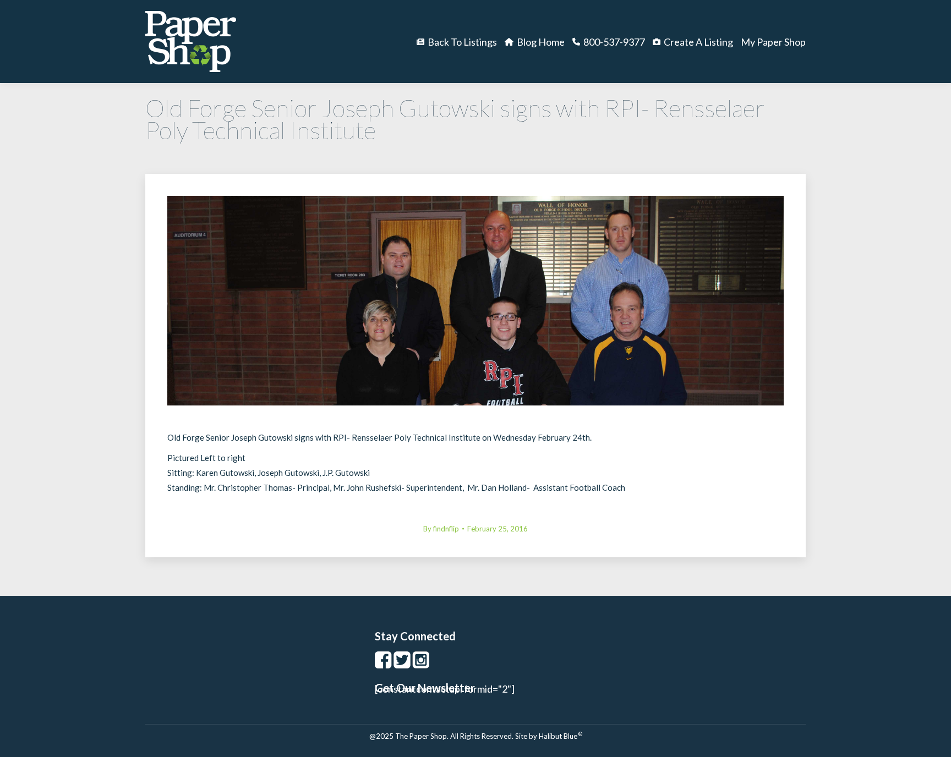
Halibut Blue (560, 736)
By (441, 528)
